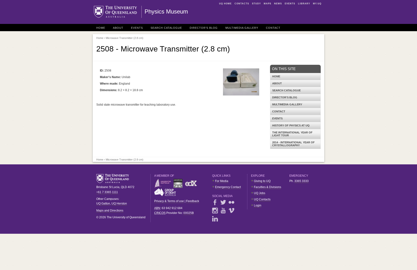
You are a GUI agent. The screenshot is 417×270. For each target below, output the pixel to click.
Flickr (231, 202)
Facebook (215, 202)
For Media (221, 181)
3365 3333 (301, 181)
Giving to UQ (262, 181)
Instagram (215, 210)
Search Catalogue (166, 27)
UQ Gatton (103, 203)
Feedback (192, 201)
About (118, 27)
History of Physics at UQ (291, 125)
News (278, 3)
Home (100, 27)
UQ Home (225, 3)
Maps (267, 3)
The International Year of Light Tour (292, 134)
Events (290, 3)
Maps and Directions (109, 210)
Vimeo (231, 210)
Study (256, 3)
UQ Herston (119, 203)
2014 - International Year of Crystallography (293, 144)
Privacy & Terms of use (169, 201)
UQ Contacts (262, 199)
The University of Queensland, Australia (114, 178)
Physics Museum (166, 11)
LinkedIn (215, 219)
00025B (188, 213)
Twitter (223, 202)
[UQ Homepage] (118, 12)
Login (257, 205)
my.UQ (317, 3)
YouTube (223, 210)
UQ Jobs (259, 193)
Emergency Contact (228, 187)
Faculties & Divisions (267, 187)
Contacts (242, 3)
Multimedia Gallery (241, 27)
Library (304, 3)
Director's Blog (204, 27)
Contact (273, 27)
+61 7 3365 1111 (107, 192)
